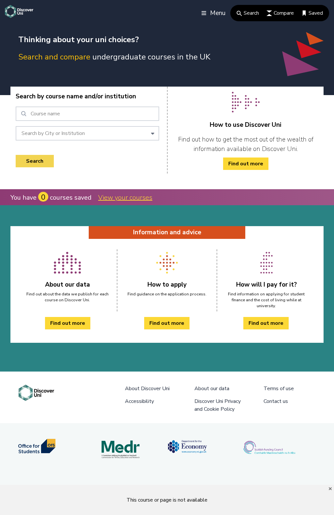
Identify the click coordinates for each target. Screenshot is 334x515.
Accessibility (139, 401)
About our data (211, 388)
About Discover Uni (147, 388)
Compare (284, 13)
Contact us (276, 401)
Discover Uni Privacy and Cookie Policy (217, 405)
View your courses (125, 197)
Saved (316, 13)
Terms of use (279, 388)
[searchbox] (87, 114)
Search (251, 13)
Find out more (245, 163)
